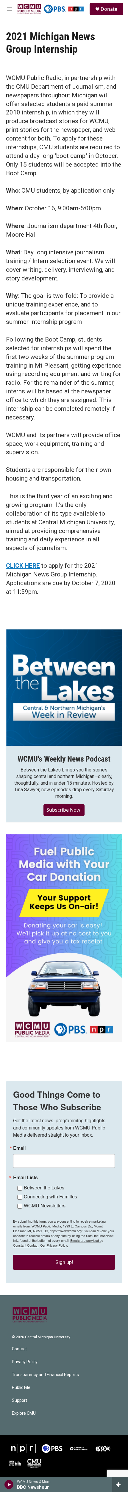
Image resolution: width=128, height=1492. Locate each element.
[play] (9, 1485)
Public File (21, 1387)
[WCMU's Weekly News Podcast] (64, 687)
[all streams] (120, 1484)
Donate (109, 9)
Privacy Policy (25, 1362)
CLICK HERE (23, 565)
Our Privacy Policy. (54, 1245)
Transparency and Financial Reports (45, 1374)
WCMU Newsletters (44, 1205)
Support (19, 1400)
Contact (19, 1349)
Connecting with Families (50, 1196)
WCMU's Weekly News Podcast (64, 758)
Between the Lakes (44, 1187)
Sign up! (64, 1262)
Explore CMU (24, 1413)
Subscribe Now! (64, 810)
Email (19, 1148)
